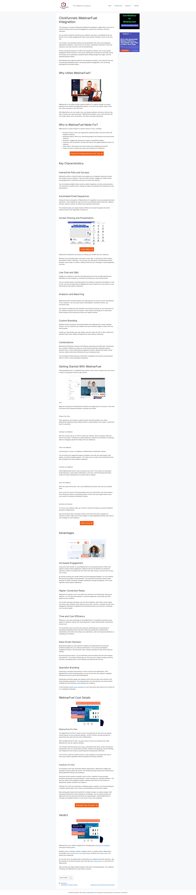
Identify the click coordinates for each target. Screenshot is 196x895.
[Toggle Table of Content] (70, 878)
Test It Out (85, 523)
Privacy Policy (118, 5)
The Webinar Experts (82, 6)
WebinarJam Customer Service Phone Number (102, 884)
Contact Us (128, 5)
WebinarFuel (64, 883)
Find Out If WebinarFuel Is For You (85, 153)
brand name (103, 853)
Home (109, 5)
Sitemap (136, 5)
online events (97, 861)
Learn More (85, 249)
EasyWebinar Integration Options (69, 884)
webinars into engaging (102, 845)
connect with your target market (80, 853)
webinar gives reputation (76, 687)
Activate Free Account (85, 805)
